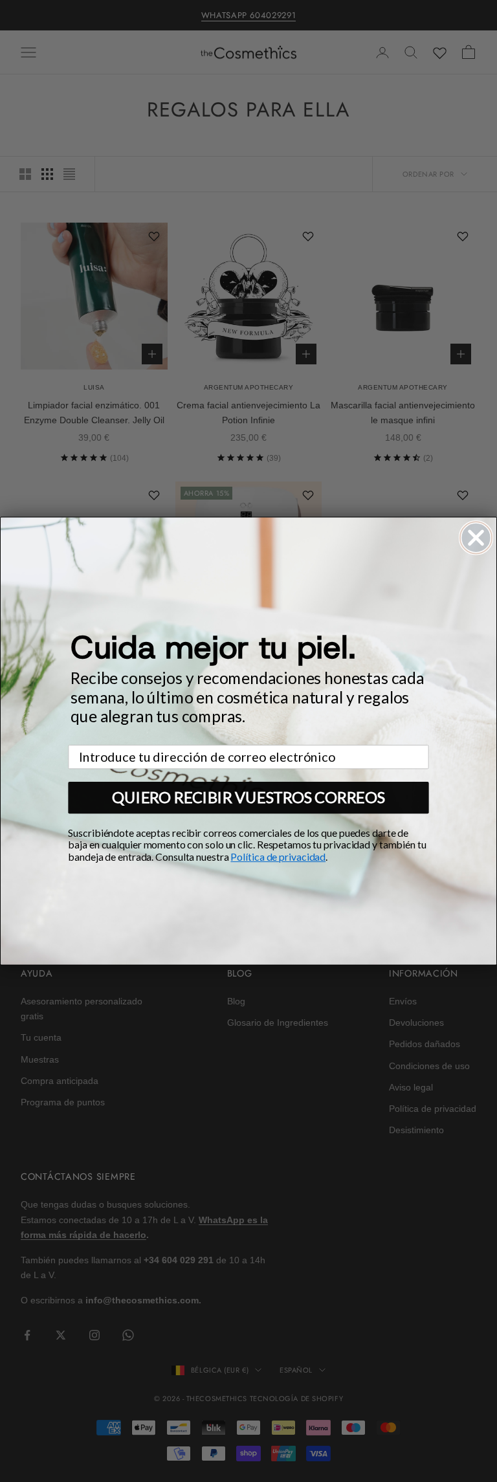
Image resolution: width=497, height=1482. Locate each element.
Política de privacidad (278, 856)
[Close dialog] (476, 537)
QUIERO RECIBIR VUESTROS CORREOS (248, 797)
